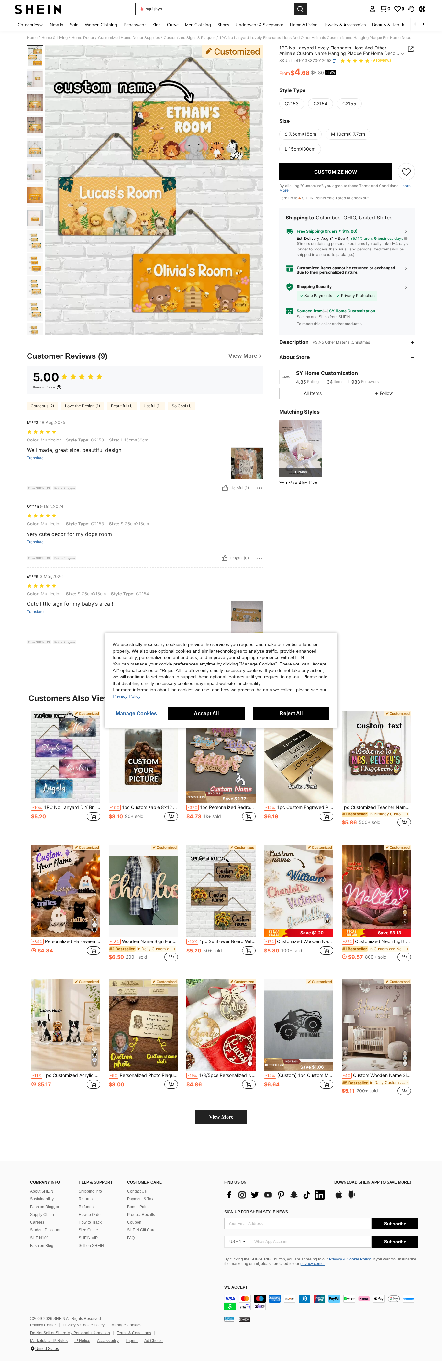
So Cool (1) (182, 405)
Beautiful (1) (122, 405)
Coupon (134, 1222)
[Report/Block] (259, 488)
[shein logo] (38, 9)
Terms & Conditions (134, 1333)
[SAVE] (406, 172)
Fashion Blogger (44, 1207)
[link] (385, 9)
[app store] (338, 1198)
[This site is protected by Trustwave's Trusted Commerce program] (229, 1319)
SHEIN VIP (88, 1238)
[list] (276, 1195)
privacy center (312, 1263)
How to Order (90, 1214)
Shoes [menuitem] (223, 24)
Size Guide (88, 1230)
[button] (411, 9)
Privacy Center (43, 1325)
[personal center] (372, 9)
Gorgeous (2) (42, 405)
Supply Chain (42, 1214)
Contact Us (137, 1191)
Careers (37, 1222)
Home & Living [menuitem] (304, 24)
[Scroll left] (415, 24)
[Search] (300, 9)
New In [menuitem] (56, 24)
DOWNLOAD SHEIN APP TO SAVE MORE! (372, 1182)
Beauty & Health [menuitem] (388, 24)
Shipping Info (90, 1191)
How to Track (90, 1222)
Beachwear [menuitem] (135, 24)
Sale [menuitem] (74, 24)
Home (32, 38)
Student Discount (45, 1230)
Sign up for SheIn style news (256, 1212)
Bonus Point (138, 1207)
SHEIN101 (39, 1238)
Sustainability (42, 1199)
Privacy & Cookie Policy (350, 1259)
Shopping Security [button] (314, 287)
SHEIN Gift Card (141, 1230)
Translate (35, 458)
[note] (221, 797)
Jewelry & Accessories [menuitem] (345, 24)
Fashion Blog (41, 1245)
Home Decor (83, 38)
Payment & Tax (140, 1199)
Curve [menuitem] (173, 24)
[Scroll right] (423, 24)
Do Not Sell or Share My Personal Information (70, 1333)
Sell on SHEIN (91, 1245)
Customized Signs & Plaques (189, 38)
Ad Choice (153, 1340)
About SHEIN (41, 1191)
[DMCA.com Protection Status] (244, 1319)
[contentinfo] (321, 1302)
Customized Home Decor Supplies (129, 38)
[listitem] (300, 448)
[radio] (291, 103)
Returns (86, 1199)
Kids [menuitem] (156, 24)
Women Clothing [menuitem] (101, 24)
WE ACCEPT (236, 1287)
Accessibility (108, 1340)
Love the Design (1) (82, 405)
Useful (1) (152, 405)
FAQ (131, 1238)
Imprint (132, 1340)
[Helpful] (225, 488)
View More (221, 1117)
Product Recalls (141, 1214)
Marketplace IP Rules (49, 1340)
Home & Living (54, 38)
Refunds (86, 1207)
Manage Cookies (126, 1325)
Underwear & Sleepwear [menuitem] (259, 24)
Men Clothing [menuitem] (198, 24)
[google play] (351, 1198)
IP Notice (82, 1340)
